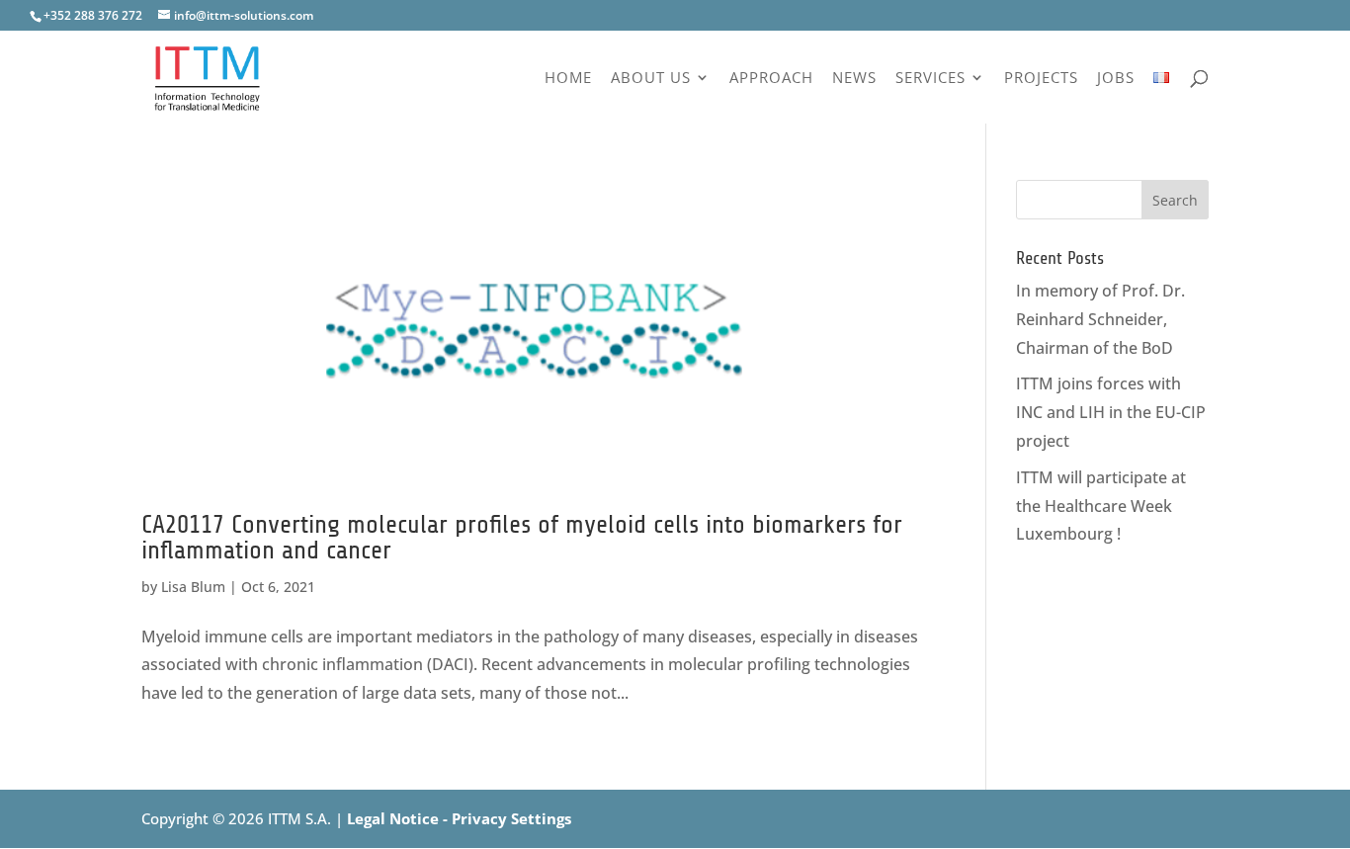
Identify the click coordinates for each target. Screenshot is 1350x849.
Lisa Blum (193, 586)
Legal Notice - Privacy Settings (459, 818)
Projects (1041, 78)
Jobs (1116, 78)
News (854, 78)
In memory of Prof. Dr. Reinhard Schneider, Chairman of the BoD (1100, 319)
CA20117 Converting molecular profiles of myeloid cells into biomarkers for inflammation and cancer (521, 537)
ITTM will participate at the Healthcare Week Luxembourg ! (1101, 506)
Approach (771, 78)
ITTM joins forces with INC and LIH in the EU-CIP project (1111, 412)
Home (568, 78)
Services (930, 78)
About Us (651, 78)
